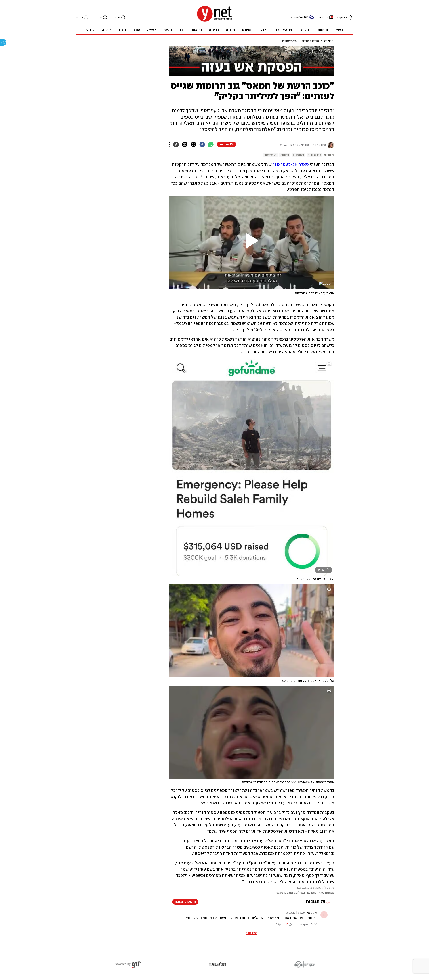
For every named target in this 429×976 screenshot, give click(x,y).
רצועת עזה (270, 155)
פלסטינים (289, 41)
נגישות (97, 17)
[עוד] (169, 144)
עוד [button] (91, 30)
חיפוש (116, 17)
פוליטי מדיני (310, 41)
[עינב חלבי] (330, 145)
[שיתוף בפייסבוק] (202, 144)
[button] (290, 17)
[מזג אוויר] (311, 19)
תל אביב (298, 17)
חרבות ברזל (314, 155)
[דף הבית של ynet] (214, 21)
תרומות (284, 155)
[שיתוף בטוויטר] (193, 144)
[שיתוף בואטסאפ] (211, 144)
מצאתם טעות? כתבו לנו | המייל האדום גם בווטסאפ (305, 893)
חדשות (329, 41)
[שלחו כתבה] (184, 144)
